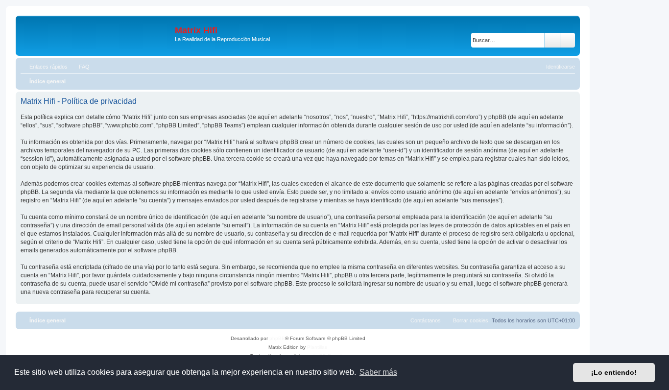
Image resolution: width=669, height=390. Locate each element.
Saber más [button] (378, 372)
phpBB (277, 338)
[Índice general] (96, 35)
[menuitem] (80, 67)
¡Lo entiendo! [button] (614, 372)
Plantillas (317, 347)
